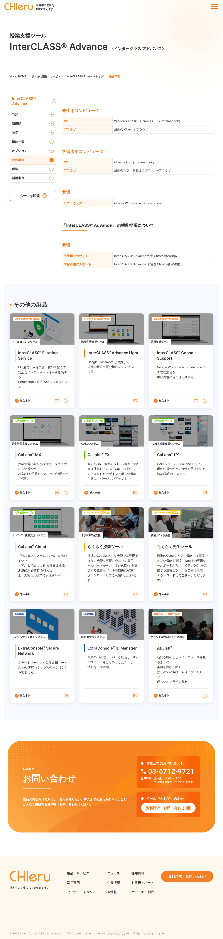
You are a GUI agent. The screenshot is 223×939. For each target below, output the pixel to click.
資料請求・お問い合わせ (165, 808)
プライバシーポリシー (78, 933)
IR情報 (112, 892)
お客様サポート (143, 882)
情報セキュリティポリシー (148, 933)
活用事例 (18, 178)
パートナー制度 (143, 892)
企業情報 (113, 882)
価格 (15, 169)
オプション (20, 150)
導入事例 (25, 400)
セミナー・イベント (81, 892)
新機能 (16, 123)
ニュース (113, 873)
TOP (15, 114)
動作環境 (18, 160)
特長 (15, 132)
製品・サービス (78, 873)
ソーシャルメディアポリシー (112, 933)
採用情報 (138, 873)
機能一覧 (18, 142)
